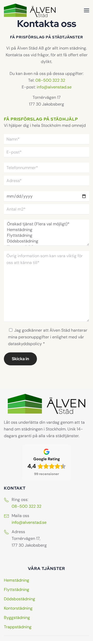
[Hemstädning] (46, 230)
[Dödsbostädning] (46, 241)
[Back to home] (30, 10)
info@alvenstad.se (54, 87)
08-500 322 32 (50, 80)
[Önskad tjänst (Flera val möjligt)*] (46, 224)
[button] (86, 10)
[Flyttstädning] (46, 235)
